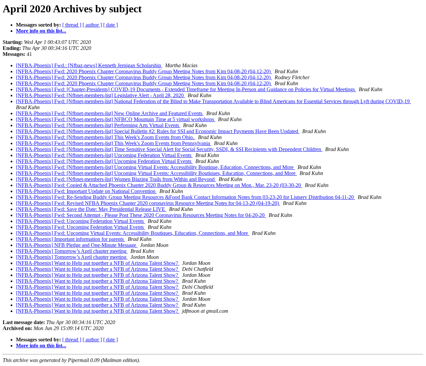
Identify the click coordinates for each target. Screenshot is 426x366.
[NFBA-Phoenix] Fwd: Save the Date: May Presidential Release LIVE (91, 209)
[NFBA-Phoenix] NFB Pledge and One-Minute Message (76, 245)
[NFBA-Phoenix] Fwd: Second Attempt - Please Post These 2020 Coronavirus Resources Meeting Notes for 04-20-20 (141, 215)
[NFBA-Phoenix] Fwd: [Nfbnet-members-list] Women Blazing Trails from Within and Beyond (116, 179)
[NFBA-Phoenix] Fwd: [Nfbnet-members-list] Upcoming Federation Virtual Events (104, 155)
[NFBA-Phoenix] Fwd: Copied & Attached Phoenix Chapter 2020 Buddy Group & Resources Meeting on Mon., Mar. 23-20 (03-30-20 (159, 185)
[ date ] (110, 25)
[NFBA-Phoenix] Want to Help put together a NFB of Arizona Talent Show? (97, 263)
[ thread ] (71, 25)
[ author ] (92, 25)
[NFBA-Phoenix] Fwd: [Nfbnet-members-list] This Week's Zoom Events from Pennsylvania (113, 143)
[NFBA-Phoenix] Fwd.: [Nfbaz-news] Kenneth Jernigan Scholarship (89, 65)
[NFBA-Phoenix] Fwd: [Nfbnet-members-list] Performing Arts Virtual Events (98, 125)
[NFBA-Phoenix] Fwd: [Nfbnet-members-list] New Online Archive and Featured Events (110, 113)
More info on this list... (41, 31)
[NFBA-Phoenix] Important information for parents (70, 239)
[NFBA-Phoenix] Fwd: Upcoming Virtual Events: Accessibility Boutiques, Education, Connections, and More (132, 233)
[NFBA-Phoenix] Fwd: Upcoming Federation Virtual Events (80, 221)
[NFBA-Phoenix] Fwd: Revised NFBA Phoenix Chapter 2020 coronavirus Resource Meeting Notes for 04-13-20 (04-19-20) (148, 203)
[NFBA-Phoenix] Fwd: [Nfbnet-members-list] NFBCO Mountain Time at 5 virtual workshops (115, 119)
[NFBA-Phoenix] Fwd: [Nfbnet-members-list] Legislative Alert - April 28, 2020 (100, 95)
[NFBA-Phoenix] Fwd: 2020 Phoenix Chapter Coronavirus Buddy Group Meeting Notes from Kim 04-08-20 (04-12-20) (144, 71)
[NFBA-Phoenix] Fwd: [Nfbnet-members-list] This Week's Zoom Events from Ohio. (105, 137)
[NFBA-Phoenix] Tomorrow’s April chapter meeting (72, 251)
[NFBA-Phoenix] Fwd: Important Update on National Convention (86, 191)
